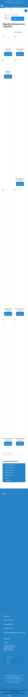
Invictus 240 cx (20, 49)
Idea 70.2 (8, 49)
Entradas (7, 478)
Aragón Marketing (18, 678)
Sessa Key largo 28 (8, 438)
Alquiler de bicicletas (9, 470)
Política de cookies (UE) (14, 682)
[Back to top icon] (14, 672)
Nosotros (8, 659)
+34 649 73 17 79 (19, 1)
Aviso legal (8, 681)
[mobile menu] (26, 10)
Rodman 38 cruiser (20, 308)
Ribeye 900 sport (20, 179)
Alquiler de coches (17, 18)
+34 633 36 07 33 (9, 1)
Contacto (8, 662)
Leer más (8, 54)
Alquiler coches (9, 657)
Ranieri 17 (8, 71)
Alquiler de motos (9, 475)
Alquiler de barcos (9, 467)
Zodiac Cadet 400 (19, 438)
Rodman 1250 (8, 308)
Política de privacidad (16, 681)
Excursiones (7, 480)
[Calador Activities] (14, 10)
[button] (2, 6)
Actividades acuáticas (10, 465)
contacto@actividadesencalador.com (14, 2)
